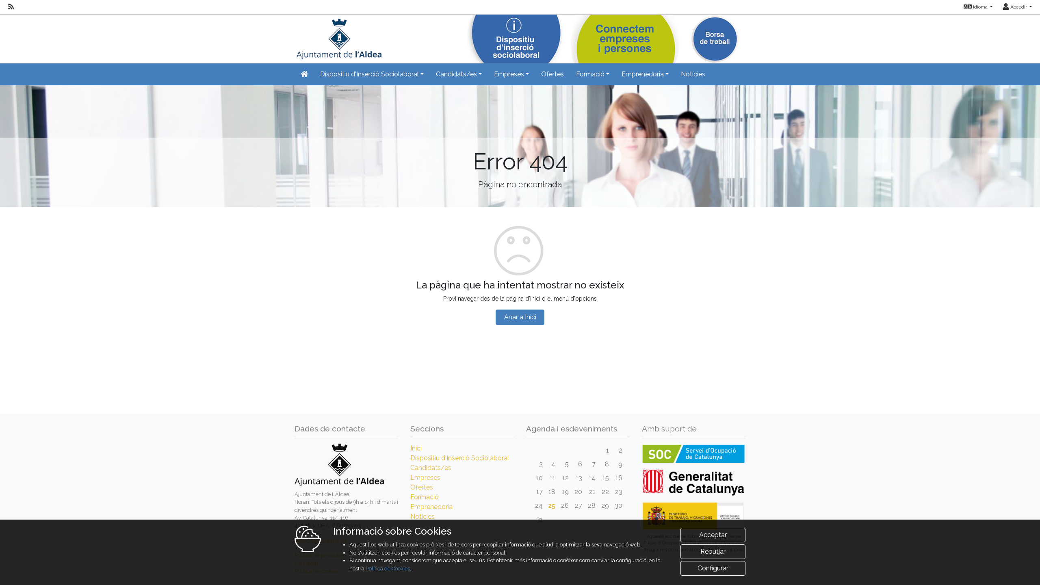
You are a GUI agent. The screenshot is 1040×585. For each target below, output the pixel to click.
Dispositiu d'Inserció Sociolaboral (459, 458)
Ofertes (552, 74)
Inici (416, 448)
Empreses (425, 477)
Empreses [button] (509, 74)
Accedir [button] (1018, 7)
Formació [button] (590, 74)
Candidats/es (430, 468)
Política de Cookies (388, 569)
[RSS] (11, 7)
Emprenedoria (431, 507)
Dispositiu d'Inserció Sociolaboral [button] (369, 74)
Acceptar (713, 535)
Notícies (693, 74)
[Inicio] (338, 36)
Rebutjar (713, 551)
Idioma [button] (980, 7)
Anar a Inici (520, 317)
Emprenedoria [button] (643, 74)
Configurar (713, 568)
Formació (424, 497)
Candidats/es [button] (456, 74)
